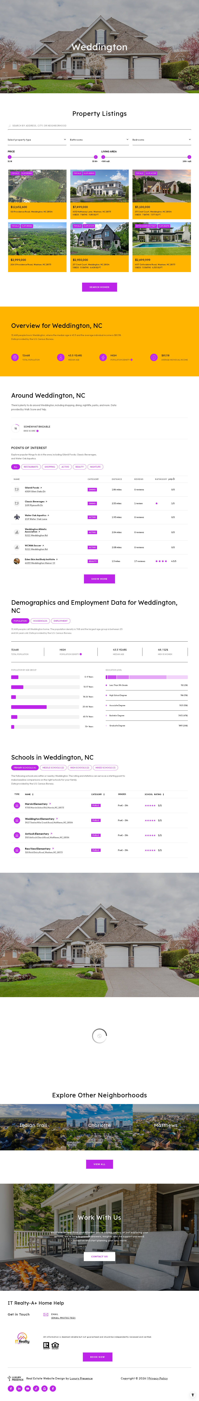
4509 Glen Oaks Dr (35, 491)
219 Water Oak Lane (36, 519)
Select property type (19, 139)
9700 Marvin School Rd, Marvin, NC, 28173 (44, 807)
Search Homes (100, 287)
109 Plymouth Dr (34, 505)
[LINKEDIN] (19, 1388)
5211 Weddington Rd (36, 535)
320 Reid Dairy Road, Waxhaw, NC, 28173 (43, 852)
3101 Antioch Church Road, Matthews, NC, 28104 (47, 837)
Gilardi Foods (32, 487)
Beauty (81, 466)
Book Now (97, 1357)
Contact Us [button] (99, 1256)
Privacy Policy (158, 1378)
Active (67, 466)
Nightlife (96, 466)
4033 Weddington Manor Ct (40, 563)
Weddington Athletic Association (36, 530)
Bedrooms (138, 139)
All (17, 466)
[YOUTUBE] (28, 1388)
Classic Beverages (34, 501)
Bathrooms (76, 139)
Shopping (51, 466)
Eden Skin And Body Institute (40, 559)
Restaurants (32, 466)
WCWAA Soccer (33, 545)
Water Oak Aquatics (35, 515)
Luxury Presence (81, 1378)
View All (100, 1164)
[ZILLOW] (44, 1388)
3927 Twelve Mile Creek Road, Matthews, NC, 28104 (49, 822)
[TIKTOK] (36, 1388)
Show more (99, 579)
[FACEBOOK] (11, 1388)
